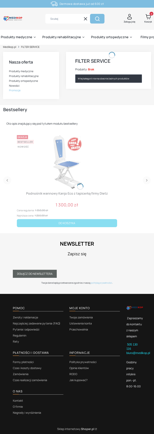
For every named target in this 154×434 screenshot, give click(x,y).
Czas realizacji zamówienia (30, 380)
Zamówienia (20, 374)
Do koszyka (67, 223)
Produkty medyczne (21, 71)
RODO (73, 374)
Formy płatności (23, 362)
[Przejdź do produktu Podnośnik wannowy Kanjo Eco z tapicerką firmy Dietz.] (67, 161)
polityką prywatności (101, 282)
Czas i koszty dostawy (27, 368)
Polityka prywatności (82, 362)
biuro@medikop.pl (138, 353)
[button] (97, 19)
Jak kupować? (78, 380)
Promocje (15, 90)
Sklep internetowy (75, 429)
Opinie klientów (79, 368)
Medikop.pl (9, 47)
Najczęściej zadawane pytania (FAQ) (36, 323)
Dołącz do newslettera (35, 274)
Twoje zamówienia (81, 317)
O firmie (18, 406)
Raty (16, 341)
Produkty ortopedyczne (23, 81)
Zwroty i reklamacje (25, 317)
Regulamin (19, 335)
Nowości (14, 85)
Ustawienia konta (80, 323)
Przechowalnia (78, 329)
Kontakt (18, 400)
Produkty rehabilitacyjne (24, 76)
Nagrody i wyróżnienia (27, 413)
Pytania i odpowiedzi (26, 329)
